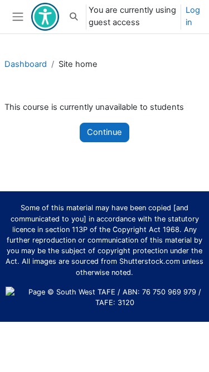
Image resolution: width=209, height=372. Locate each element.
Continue (104, 132)
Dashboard (25, 64)
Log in (193, 16)
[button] (74, 16)
